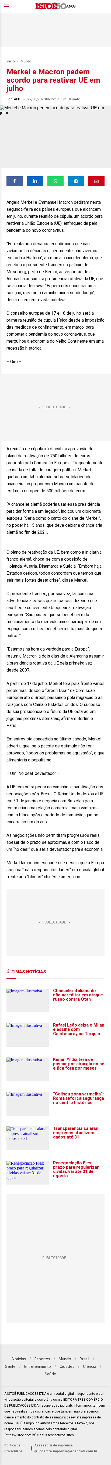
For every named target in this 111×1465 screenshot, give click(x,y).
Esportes (42, 1359)
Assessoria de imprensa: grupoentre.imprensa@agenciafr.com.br (65, 1448)
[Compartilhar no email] (96, 181)
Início (10, 61)
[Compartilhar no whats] (55, 181)
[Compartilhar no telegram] (76, 181)
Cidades (67, 1366)
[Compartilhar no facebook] (14, 181)
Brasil (84, 1359)
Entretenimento (37, 1366)
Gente (10, 1366)
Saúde (50, 1374)
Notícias (19, 1359)
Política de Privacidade (13, 1448)
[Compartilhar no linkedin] (35, 181)
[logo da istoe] (55, 6)
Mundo (26, 61)
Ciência (89, 1366)
